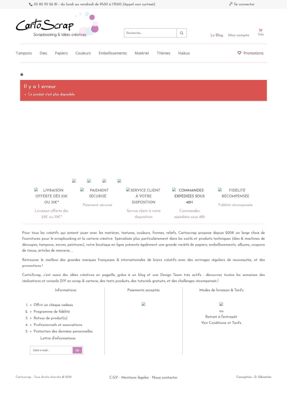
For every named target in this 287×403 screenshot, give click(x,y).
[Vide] (261, 17)
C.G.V (113, 377)
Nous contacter (164, 377)
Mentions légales (135, 377)
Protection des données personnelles (63, 331)
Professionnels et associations (58, 325)
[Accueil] (21, 74)
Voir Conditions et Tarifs (221, 323)
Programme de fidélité (52, 312)
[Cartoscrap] (58, 13)
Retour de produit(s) (50, 318)
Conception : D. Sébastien (253, 377)
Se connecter (243, 4)
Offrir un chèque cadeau (53, 305)
